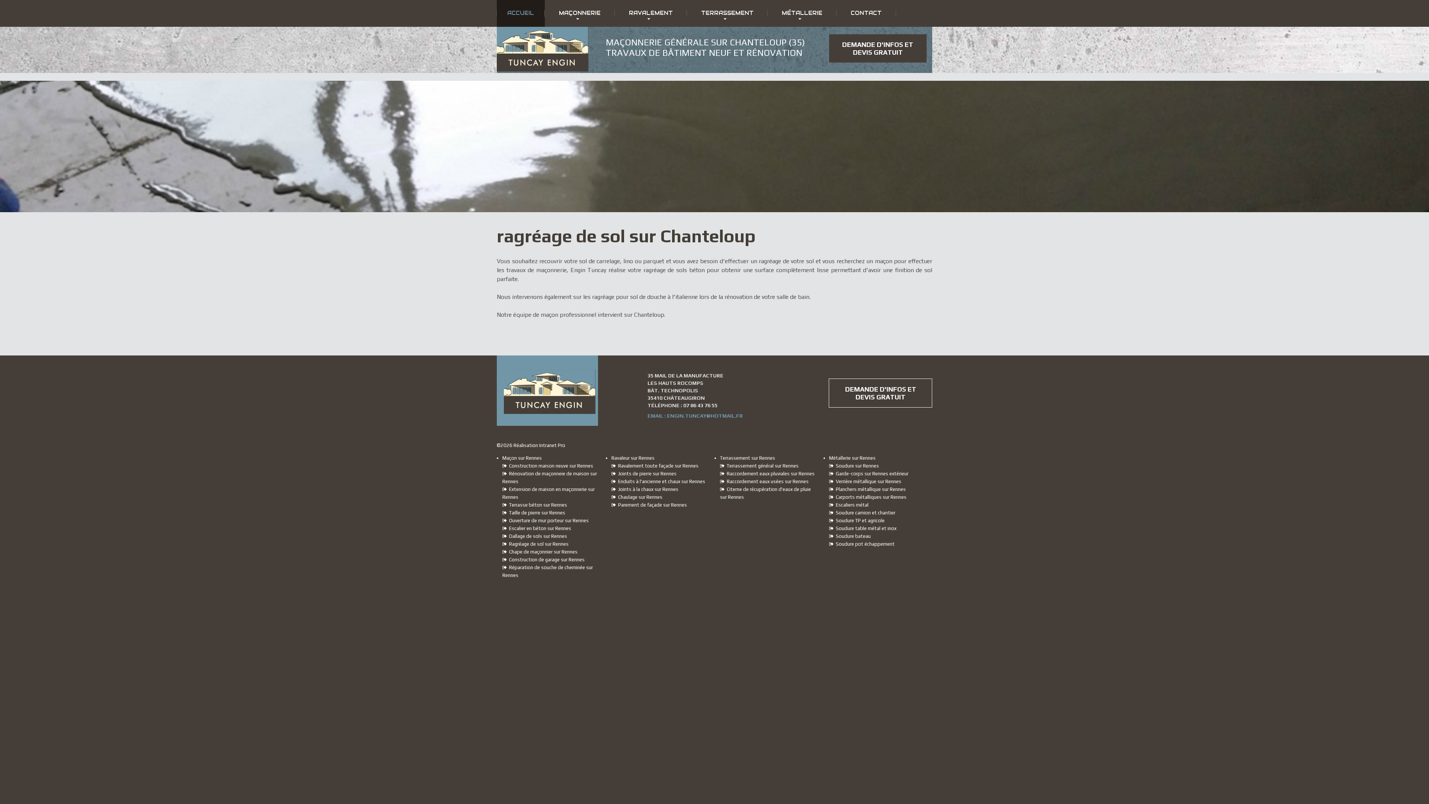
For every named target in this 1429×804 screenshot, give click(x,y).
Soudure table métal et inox (865, 528)
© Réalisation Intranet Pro (531, 445)
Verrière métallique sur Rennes (867, 481)
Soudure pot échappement (864, 544)
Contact (866, 13)
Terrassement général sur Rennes (762, 466)
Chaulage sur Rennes (639, 497)
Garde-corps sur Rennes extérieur (871, 473)
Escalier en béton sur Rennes (539, 528)
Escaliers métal (851, 505)
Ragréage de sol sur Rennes (538, 544)
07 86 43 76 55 (700, 405)
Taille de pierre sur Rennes (536, 513)
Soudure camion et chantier (864, 513)
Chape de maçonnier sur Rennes (542, 552)
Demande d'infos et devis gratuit (877, 48)
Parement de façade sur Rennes (651, 505)
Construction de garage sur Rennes (546, 559)
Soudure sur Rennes (856, 466)
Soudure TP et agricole (859, 520)
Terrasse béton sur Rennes (537, 505)
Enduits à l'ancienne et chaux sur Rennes (660, 481)
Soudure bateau (852, 536)
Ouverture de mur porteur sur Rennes (548, 520)
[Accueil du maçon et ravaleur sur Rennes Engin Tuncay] (542, 33)
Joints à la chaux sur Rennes (647, 489)
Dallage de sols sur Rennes (537, 536)
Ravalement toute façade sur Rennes (657, 466)
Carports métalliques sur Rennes (870, 497)
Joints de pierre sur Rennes (646, 473)
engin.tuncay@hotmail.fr (705, 416)
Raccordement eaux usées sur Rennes (767, 481)
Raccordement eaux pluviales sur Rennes (770, 473)
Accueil (520, 13)
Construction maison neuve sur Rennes (550, 466)
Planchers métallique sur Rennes (870, 489)
